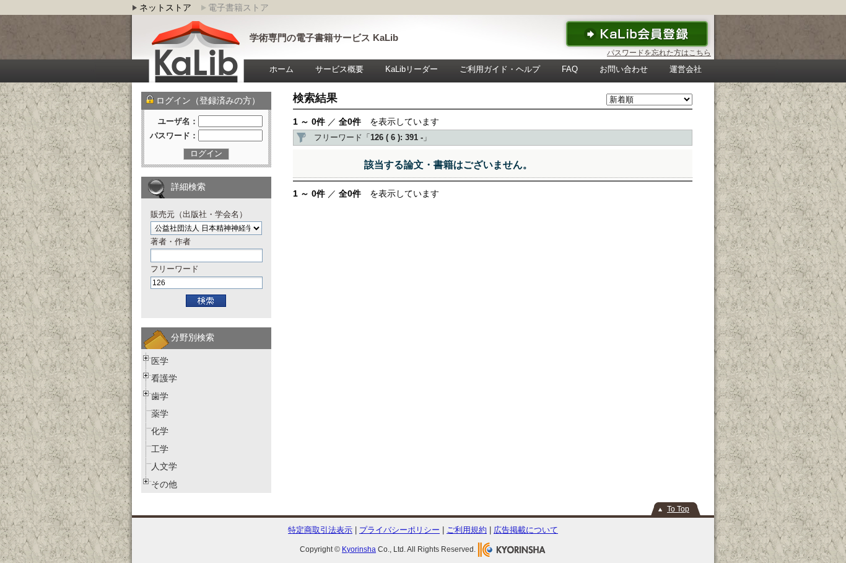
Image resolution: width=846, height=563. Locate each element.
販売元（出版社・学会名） (198, 214)
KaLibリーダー (411, 69)
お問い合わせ (624, 69)
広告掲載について (526, 529)
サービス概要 (339, 69)
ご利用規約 (467, 529)
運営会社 (685, 69)
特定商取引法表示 (320, 529)
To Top (678, 509)
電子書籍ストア (238, 7)
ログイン (206, 153)
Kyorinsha (359, 549)
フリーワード (174, 268)
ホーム (281, 69)
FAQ (570, 69)
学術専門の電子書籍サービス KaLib (324, 38)
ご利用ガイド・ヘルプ (500, 69)
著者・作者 (170, 241)
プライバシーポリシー (399, 529)
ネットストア (165, 7)
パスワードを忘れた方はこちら (659, 52)
